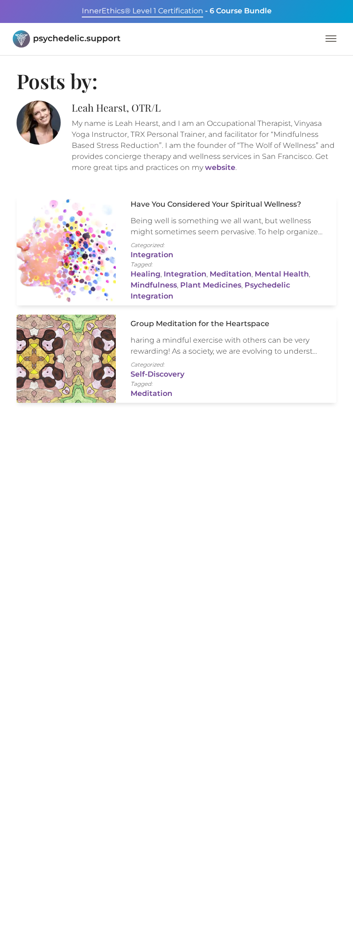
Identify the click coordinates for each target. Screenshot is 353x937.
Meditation (230, 274)
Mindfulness (154, 285)
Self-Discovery (157, 374)
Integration (152, 254)
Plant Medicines (210, 285)
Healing (145, 274)
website (220, 167)
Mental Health (282, 274)
